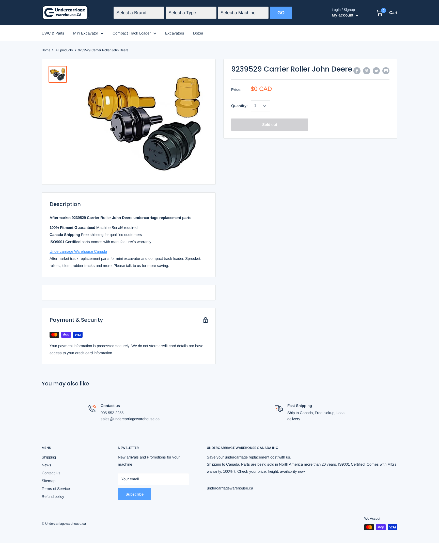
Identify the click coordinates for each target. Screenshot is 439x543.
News (46, 465)
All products (64, 50)
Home (46, 50)
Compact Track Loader (132, 33)
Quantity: (239, 106)
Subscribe (135, 494)
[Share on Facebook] (356, 70)
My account (343, 15)
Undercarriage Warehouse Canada (78, 251)
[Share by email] (385, 70)
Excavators (174, 33)
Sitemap (48, 481)
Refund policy (53, 496)
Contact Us (51, 473)
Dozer (198, 33)
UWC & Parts (53, 33)
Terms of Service (56, 488)
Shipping (49, 457)
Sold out (269, 125)
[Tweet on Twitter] (376, 70)
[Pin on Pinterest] (366, 70)
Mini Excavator (85, 33)
